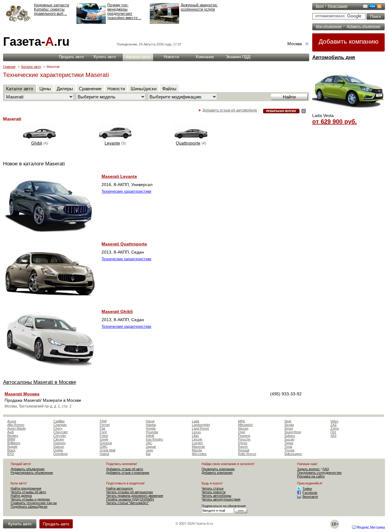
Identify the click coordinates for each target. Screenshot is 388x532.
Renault (243, 450)
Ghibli (36, 143)
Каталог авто (138, 57)
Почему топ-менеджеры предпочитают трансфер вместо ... (124, 11)
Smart (288, 428)
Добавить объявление (363, 26)
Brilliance (13, 443)
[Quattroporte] (191, 137)
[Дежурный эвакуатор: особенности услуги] (164, 23)
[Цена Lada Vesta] (348, 111)
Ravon (243, 446)
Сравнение (90, 88)
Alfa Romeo (15, 425)
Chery (57, 428)
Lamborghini (201, 425)
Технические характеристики (126, 191)
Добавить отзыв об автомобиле (229, 110)
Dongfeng (60, 454)
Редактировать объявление (32, 472)
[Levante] (115, 137)
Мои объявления (329, 26)
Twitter (307, 488)
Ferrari (105, 425)
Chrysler (59, 435)
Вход (319, 6)
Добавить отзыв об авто (124, 469)
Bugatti (12, 446)
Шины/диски (143, 88)
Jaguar (151, 446)
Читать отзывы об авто (28, 492)
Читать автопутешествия (221, 499)
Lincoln (197, 439)
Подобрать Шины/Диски (29, 506)
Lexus (196, 432)
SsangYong (292, 432)
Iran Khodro (154, 439)
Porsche (244, 439)
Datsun (58, 446)
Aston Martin (16, 428)
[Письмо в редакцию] (365, 7)
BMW (11, 439)
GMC (104, 446)
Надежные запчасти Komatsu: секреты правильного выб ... (51, 9)
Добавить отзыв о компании (127, 472)
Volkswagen (293, 454)
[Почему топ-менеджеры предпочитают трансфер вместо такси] (91, 23)
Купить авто (105, 57)
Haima (104, 454)
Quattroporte (188, 143)
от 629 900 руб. (334, 121)
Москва (294, 43)
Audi (10, 432)
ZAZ (333, 425)
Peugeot (244, 435)
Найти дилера (21, 495)
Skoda (289, 425)
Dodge (58, 450)
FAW (103, 421)
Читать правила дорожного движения (134, 495)
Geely (104, 439)
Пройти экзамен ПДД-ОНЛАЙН (130, 499)
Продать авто (71, 57)
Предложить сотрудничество (319, 472)
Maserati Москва (22, 393)
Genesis (106, 443)
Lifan (195, 435)
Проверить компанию (218, 469)
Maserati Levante (119, 176)
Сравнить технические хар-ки (34, 503)
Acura (11, 421)
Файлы (169, 88)
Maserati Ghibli (117, 311)
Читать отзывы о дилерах (30, 499)
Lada (195, 421)
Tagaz (288, 443)
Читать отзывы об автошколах (129, 492)
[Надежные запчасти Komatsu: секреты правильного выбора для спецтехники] (17, 23)
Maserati (198, 446)
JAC (149, 443)
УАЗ (333, 435)
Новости (171, 57)
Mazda (197, 450)
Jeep (149, 450)
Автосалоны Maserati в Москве (39, 382)
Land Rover (200, 428)
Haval (150, 421)
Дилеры (65, 88)
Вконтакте (310, 496)
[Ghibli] (39, 137)
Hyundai (152, 432)
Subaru (289, 435)
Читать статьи (212, 488)
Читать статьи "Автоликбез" (127, 503)
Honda (151, 428)
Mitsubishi (245, 425)
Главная (9, 66)
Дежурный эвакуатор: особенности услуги (199, 7)
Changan (60, 425)
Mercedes (199, 454)
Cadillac (59, 421)
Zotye (334, 428)
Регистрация (337, 6)
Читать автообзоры (216, 495)
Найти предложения (26, 488)
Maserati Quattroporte (124, 243)
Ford (103, 432)
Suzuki (289, 439)
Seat (287, 421)
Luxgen (197, 443)
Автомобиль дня (333, 57)
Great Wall (107, 450)
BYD (10, 454)
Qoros (242, 443)
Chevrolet (60, 432)
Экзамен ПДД (238, 57)
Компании (205, 57)
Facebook (310, 492)
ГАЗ (333, 432)
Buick (11, 450)
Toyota (289, 450)
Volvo (334, 421)
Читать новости (214, 492)
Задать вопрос (308, 469)
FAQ (326, 469)
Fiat (102, 428)
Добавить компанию (349, 41)
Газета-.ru (36, 41)
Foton (104, 435)
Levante (112, 143)
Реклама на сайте (311, 476)
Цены (45, 88)
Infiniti (150, 435)
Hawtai (151, 425)
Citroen (58, 439)
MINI (241, 421)
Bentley (12, 435)
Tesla (288, 446)
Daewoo (59, 443)
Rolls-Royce (247, 454)
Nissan (243, 428)
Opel (241, 432)
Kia (148, 454)
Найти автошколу (119, 488)
